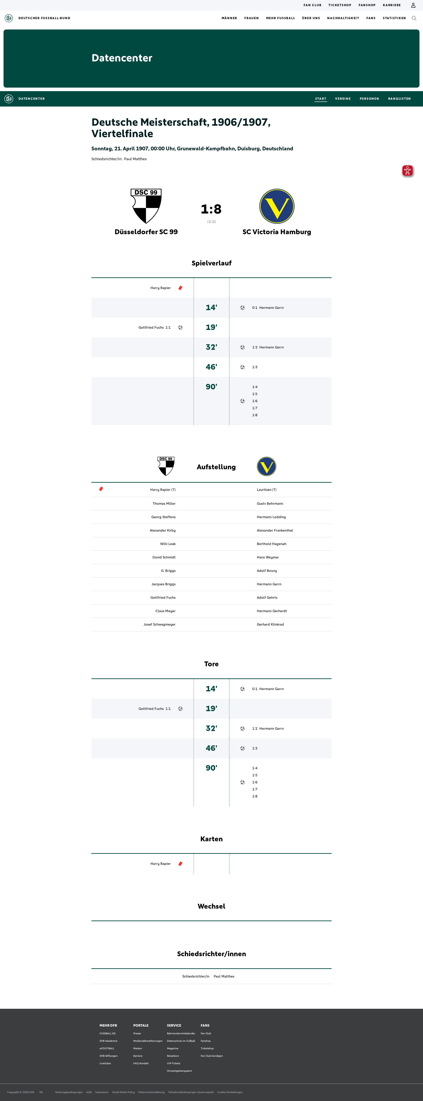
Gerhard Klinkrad (270, 624)
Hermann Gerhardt (272, 611)
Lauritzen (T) (266, 490)
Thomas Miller (164, 503)
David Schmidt (164, 557)
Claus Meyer (166, 611)
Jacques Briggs (164, 584)
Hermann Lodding (271, 517)
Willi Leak (168, 544)
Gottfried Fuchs (151, 327)
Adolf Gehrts (267, 597)
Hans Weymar (268, 557)
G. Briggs (168, 571)
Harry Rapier (160, 288)
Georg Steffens (163, 517)
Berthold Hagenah (271, 544)
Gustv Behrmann (270, 503)
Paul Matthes (135, 159)
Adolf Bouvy (267, 571)
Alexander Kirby (163, 530)
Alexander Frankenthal (275, 530)
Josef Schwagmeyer (160, 624)
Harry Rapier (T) (163, 490)
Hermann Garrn (271, 307)
